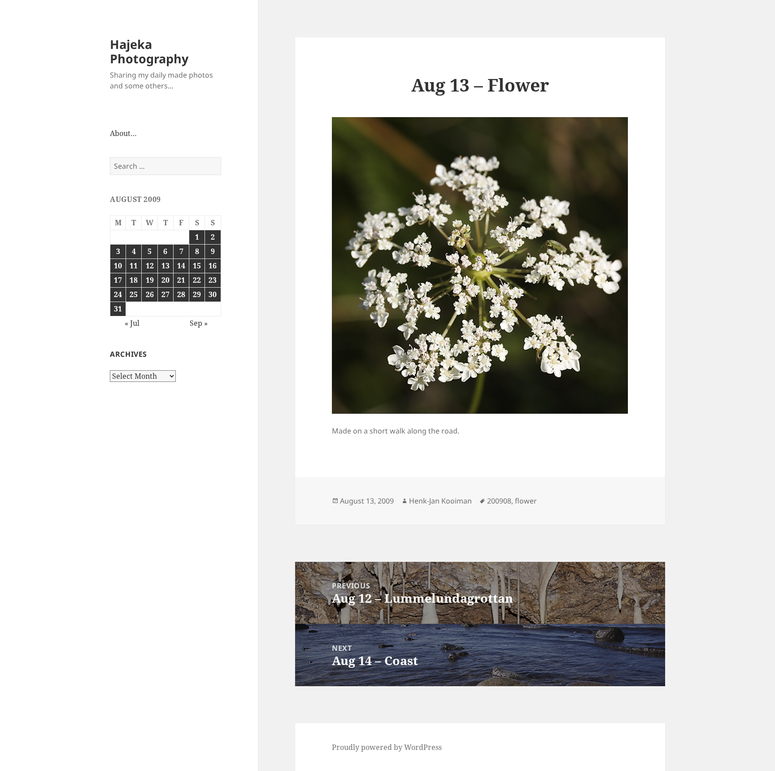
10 (118, 266)
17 (118, 280)
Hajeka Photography (149, 51)
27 (165, 294)
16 (213, 266)
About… (123, 133)
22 (197, 280)
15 (197, 266)
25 (134, 294)
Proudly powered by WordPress (387, 747)
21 (181, 280)
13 (165, 266)
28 (181, 294)
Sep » (199, 323)
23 (213, 280)
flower (526, 501)
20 (165, 280)
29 (197, 294)
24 (118, 294)
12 (150, 266)
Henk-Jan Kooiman (440, 501)
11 (134, 266)
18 (134, 280)
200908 (499, 501)
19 (150, 280)
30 (213, 294)
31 (118, 309)
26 (150, 294)
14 (181, 266)
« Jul (132, 323)
